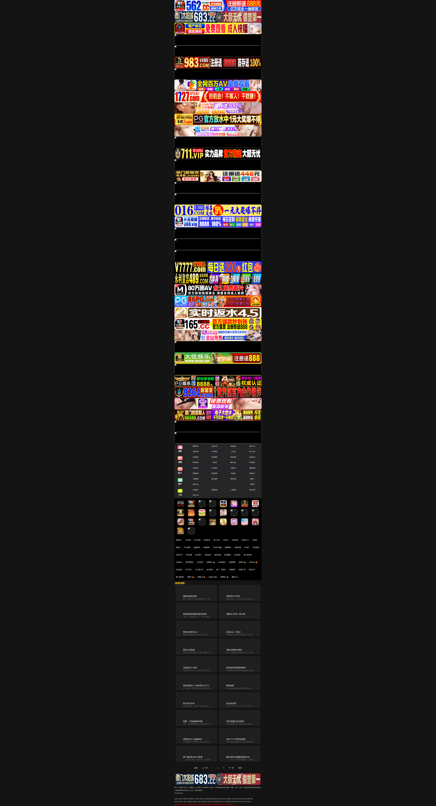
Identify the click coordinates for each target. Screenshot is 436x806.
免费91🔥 (190, 577)
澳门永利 (216, 540)
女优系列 (214, 468)
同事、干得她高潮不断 (193, 721)
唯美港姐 (233, 457)
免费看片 (232, 569)
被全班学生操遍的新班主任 (238, 757)
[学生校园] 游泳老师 (235, 721)
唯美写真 (233, 479)
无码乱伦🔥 (253, 562)
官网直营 (207, 540)
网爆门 (252, 479)
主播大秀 (179, 555)
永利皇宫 (200, 562)
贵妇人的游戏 (189, 649)
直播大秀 (252, 569)
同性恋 (252, 484)
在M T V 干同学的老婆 (235, 739)
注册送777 (245, 540)
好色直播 (179, 569)
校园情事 (214, 490)
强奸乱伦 (214, 446)
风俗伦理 (252, 490)
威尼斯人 (179, 540)
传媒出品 (196, 484)
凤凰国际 (206, 547)
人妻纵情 (233, 490)
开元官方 (189, 569)
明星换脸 (214, 473)
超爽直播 (238, 547)
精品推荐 (196, 446)
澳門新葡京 (190, 562)
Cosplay (233, 451)
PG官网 (188, 540)
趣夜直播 (218, 555)
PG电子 (226, 540)
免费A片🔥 (201, 577)
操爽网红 (228, 547)
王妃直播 (189, 555)
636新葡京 (222, 562)
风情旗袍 (196, 473)
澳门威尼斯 (180, 577)
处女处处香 (231, 703)
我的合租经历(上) (190, 632)
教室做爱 (230, 685)
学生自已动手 (189, 703)
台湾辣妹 (196, 457)
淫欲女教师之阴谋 (234, 649)
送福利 (254, 540)
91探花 (214, 462)
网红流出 (233, 462)
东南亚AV (252, 457)
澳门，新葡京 (221, 569)
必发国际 (237, 555)
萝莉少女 (252, 446)
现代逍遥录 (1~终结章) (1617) (196, 685)
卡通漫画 (196, 479)
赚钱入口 (235, 577)
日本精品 (214, 451)
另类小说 (196, 495)
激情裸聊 (232, 562)
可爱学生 (233, 468)
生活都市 (196, 490)
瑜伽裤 (233, 473)
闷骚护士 (252, 473)
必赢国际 (197, 547)
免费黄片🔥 (224, 577)
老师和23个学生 (233, 596)
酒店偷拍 (256, 547)
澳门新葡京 (248, 555)
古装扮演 (196, 468)
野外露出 (252, 462)
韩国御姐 (214, 457)
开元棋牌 (197, 540)
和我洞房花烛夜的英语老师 (194, 614)
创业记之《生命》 (234, 632)
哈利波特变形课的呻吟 (236, 667)
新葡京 (178, 547)
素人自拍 (252, 451)
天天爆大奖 (199, 569)
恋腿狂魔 (252, 468)
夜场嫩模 (227, 555)
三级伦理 (196, 451)
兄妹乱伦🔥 (212, 577)
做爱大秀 (242, 569)
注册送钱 (235, 540)
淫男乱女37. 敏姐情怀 (192, 739)
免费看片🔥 (211, 562)
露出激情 (214, 479)
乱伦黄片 (198, 555)
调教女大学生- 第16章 (235, 614)
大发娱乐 (179, 562)
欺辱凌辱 (196, 462)
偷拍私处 (208, 555)
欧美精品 (233, 446)
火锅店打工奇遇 (190, 667)
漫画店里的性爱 (190, 596)
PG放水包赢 (217, 547)
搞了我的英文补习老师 (193, 757)
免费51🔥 (242, 562)
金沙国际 (210, 569)
